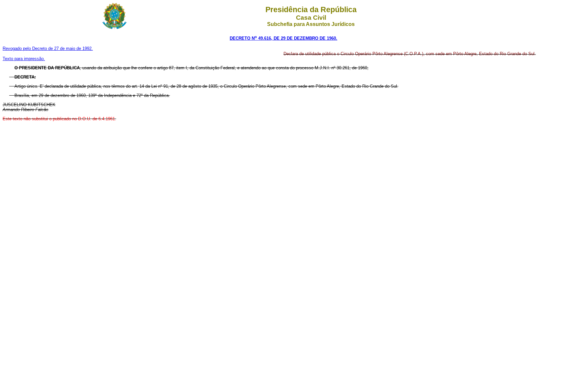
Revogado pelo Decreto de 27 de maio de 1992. (48, 48)
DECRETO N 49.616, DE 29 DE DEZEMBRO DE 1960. (283, 38)
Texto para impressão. (24, 58)
